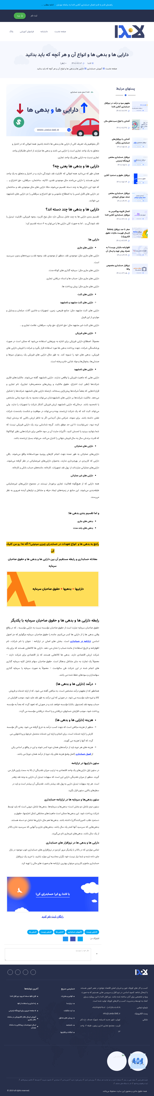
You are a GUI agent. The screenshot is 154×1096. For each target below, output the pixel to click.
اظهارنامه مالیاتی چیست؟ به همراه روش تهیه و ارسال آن (118, 249)
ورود (18, 15)
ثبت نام (34, 15)
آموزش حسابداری (94, 69)
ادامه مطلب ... (47, 5)
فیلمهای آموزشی (27, 31)
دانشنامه (44, 31)
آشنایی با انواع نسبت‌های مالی (117, 121)
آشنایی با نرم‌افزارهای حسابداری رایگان (121, 141)
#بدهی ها (32, 931)
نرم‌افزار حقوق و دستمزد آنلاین (117, 175)
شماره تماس (142, 1007)
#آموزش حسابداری (75, 931)
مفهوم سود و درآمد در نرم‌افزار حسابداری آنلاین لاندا (117, 105)
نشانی (145, 1019)
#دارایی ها (59, 931)
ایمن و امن (65, 1080)
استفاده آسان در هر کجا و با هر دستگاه (109, 1080)
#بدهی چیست (46, 931)
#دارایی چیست (91, 931)
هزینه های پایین (143, 1080)
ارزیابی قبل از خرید (76, 1080)
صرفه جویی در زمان (129, 1080)
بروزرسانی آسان (89, 1080)
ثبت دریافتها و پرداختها (141, 1083)
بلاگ (11, 31)
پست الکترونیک (141, 1013)
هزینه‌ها (37, 1080)
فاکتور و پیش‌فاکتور (26, 1080)
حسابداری (57, 1080)
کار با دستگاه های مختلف (123, 1083)
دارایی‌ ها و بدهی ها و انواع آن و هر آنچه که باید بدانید (60, 69)
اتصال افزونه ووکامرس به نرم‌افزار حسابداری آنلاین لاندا (117, 213)
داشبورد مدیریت (47, 1080)
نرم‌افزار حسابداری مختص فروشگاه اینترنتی (119, 159)
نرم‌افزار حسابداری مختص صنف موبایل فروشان (119, 195)
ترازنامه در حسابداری (80, 641)
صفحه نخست (60, 31)
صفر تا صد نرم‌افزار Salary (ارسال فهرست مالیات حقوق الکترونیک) (118, 233)
